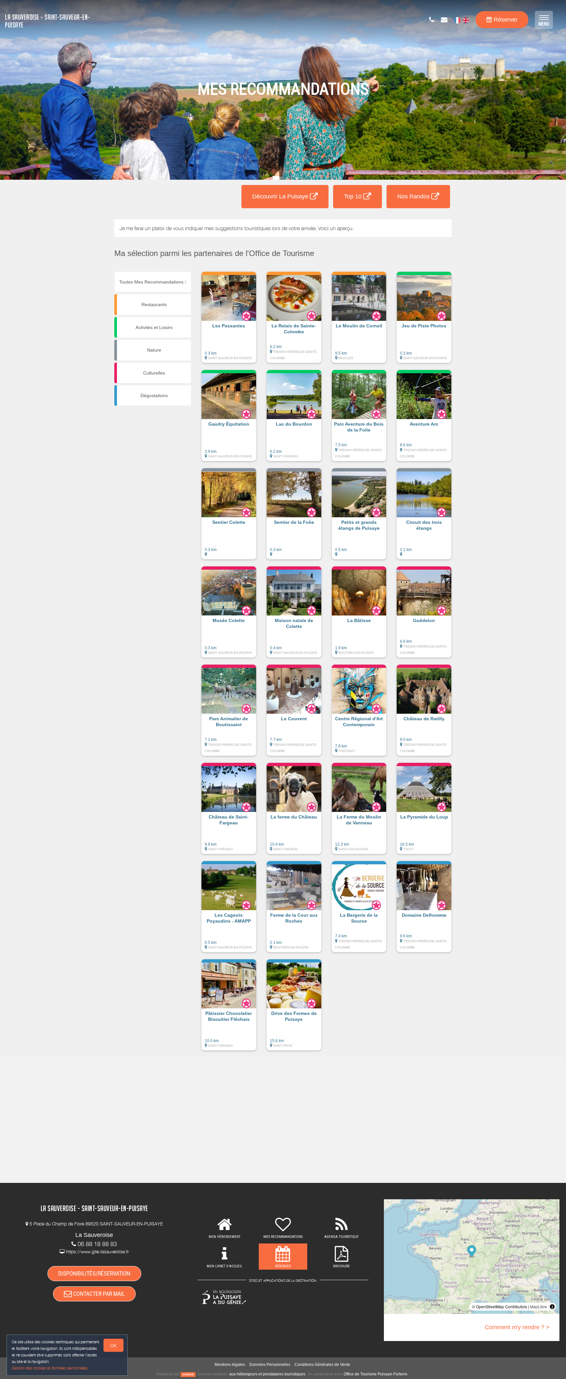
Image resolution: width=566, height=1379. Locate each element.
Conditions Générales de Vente (322, 1364)
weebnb (188, 1374)
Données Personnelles (269, 1364)
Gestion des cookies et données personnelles (50, 1368)
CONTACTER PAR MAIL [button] (98, 1293)
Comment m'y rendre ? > (517, 1327)
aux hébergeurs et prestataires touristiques (267, 1374)
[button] (228, 320)
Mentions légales (230, 1364)
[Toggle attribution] (552, 1307)
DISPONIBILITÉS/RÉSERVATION (94, 1273)
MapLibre (538, 1306)
